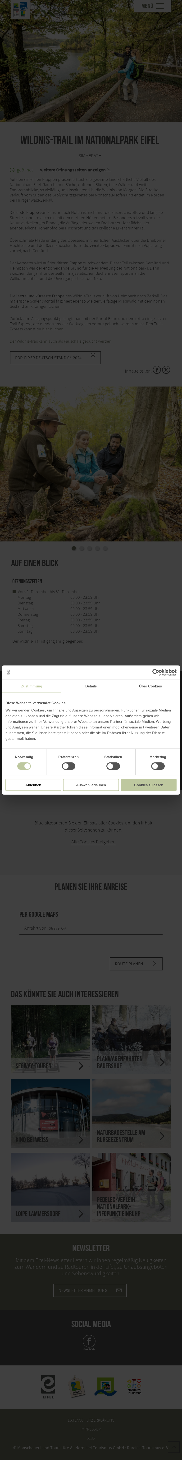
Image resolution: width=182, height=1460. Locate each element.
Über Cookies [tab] (150, 686)
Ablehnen (33, 785)
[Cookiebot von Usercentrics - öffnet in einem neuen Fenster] (156, 672)
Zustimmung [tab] (31, 686)
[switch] (68, 766)
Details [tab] (91, 686)
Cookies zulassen (148, 785)
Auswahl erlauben (91, 785)
